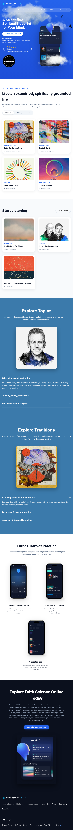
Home (6, 10)
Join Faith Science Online (36, 727)
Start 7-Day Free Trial (13, 34)
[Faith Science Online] (14, 4)
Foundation (6, 809)
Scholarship (63, 804)
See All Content (63, 210)
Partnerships (45, 804)
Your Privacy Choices (51, 825)
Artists (54, 804)
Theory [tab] (19, 113)
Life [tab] (29, 113)
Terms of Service (36, 825)
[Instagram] (9, 820)
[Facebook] (4, 820)
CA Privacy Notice (21, 825)
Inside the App (16, 10)
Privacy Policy (7, 825)
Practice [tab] (8, 113)
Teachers (44, 10)
